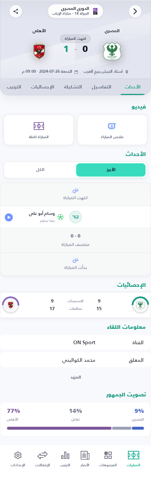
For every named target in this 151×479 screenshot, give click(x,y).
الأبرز (111, 170)
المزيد (75, 377)
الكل (40, 170)
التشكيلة (73, 87)
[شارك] (15, 11)
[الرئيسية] (135, 11)
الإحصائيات (42, 87)
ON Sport (84, 342)
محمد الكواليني (78, 360)
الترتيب (14, 87)
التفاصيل (101, 87)
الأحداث (132, 87)
